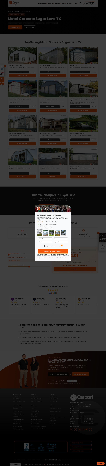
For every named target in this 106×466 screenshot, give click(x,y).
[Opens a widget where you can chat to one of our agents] (101, 463)
